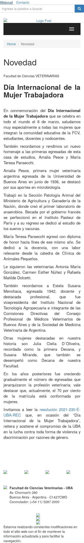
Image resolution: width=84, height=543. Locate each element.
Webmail (6, 2)
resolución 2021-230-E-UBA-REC (42, 412)
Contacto (22, 2)
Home (11, 44)
